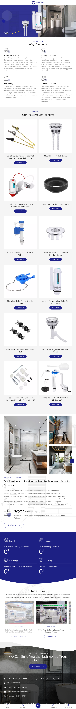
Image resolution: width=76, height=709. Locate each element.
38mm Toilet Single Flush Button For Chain (55, 350)
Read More (12, 21)
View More (20, 162)
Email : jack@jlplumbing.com (17, 687)
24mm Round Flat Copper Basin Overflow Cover (55, 253)
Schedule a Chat (38, 666)
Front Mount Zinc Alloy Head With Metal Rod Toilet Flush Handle (20, 157)
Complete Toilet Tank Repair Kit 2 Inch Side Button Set (55, 399)
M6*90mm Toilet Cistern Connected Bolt (20, 350)
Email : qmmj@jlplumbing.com (17, 691)
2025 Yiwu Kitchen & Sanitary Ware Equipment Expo (21, 631)
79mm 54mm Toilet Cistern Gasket (55, 204)
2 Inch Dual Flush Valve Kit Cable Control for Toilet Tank (20, 205)
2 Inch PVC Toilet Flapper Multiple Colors (20, 302)
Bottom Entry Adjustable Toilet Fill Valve (20, 253)
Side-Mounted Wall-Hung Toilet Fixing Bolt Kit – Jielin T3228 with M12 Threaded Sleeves (20, 399)
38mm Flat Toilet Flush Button (55, 156)
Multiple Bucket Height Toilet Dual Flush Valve (55, 302)
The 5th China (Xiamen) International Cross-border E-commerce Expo (54, 631)
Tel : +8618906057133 (13, 683)
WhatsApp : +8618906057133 (16, 696)
